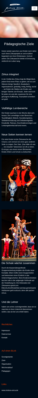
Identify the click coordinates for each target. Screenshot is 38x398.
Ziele (3, 360)
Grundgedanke (7, 357)
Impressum (6, 330)
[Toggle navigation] (34, 8)
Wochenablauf (7, 367)
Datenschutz (6, 334)
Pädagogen (6, 371)
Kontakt (4, 337)
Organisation (6, 364)
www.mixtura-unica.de (10, 390)
